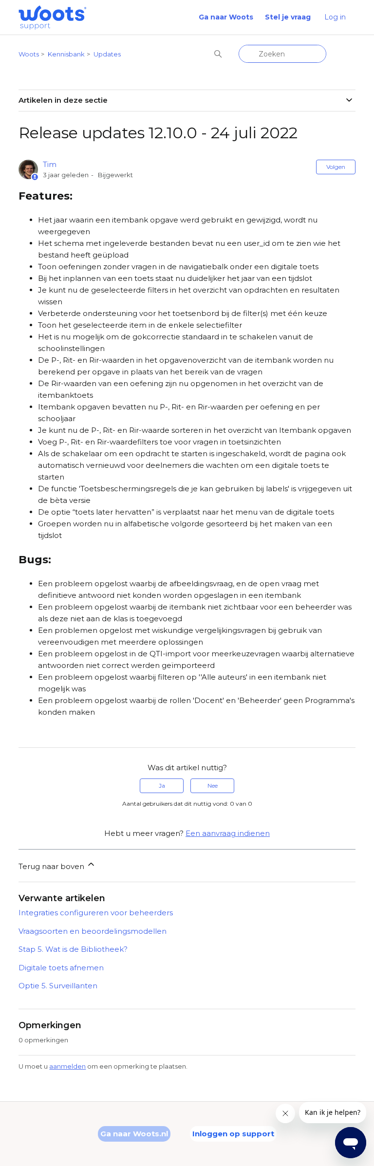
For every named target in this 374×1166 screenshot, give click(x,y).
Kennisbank (66, 54)
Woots (29, 54)
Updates (107, 54)
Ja (162, 785)
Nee (212, 785)
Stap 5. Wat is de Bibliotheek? (73, 949)
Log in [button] (335, 17)
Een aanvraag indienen (228, 833)
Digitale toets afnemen (61, 967)
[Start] (52, 17)
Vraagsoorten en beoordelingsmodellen (93, 931)
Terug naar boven (52, 866)
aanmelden (67, 1066)
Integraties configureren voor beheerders (96, 912)
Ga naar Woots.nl (134, 1133)
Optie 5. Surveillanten (58, 985)
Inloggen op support (233, 1133)
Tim (49, 164)
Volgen (335, 166)
